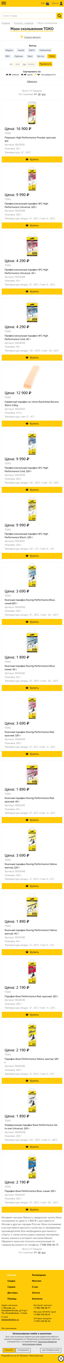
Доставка (12, 1292)
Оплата (36, 1292)
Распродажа (39, 1275)
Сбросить (32, 81)
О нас (35, 1287)
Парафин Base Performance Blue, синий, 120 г (30, 1191)
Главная (5, 23)
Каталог (11, 1275)
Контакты (37, 1298)
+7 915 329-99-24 (41, 1321)
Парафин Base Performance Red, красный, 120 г (31, 996)
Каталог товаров (23, 23)
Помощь (12, 1298)
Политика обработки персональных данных (39, 1342)
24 (35, 94)
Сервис (11, 1287)
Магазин (36, 1281)
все (44, 94)
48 (39, 94)
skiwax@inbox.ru (10, 1319)
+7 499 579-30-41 (41, 1314)
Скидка (11, 1281)
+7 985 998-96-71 (48, 1244)
